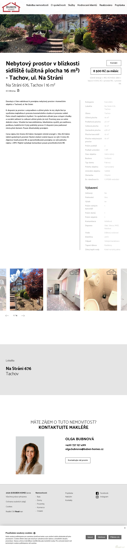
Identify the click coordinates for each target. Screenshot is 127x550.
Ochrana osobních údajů (16, 501)
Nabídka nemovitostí (37, 23)
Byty (38, 496)
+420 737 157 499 (75, 445)
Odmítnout (101, 537)
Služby (71, 23)
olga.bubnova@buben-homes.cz (84, 449)
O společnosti (58, 23)
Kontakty (68, 500)
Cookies (9, 506)
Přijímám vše (115, 537)
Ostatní (40, 511)
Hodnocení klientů (87, 23)
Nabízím (68, 496)
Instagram (104, 496)
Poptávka (120, 23)
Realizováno (105, 23)
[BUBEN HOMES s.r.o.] (20, 7)
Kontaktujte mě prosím (78, 460)
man (19, 511)
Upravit (90, 537)
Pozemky (41, 504)
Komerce (41, 507)
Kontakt (113, 63)
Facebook (104, 493)
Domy (39, 500)
